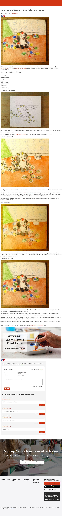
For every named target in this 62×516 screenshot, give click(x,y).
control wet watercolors (28, 193)
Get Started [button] (52, 483)
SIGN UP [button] (40, 462)
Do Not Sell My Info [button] (41, 507)
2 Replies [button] (36, 423)
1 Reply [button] (36, 414)
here (22, 365)
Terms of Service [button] (22, 507)
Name (5, 373)
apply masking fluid (21, 134)
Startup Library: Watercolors (36, 325)
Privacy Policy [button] (31, 507)
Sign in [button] (41, 369)
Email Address (22, 373)
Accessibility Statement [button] (53, 507)
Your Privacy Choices (6, 508)
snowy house (46, 66)
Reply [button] (42, 405)
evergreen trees (4, 68)
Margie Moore (15, 13)
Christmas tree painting (20, 68)
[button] (2, 16)
